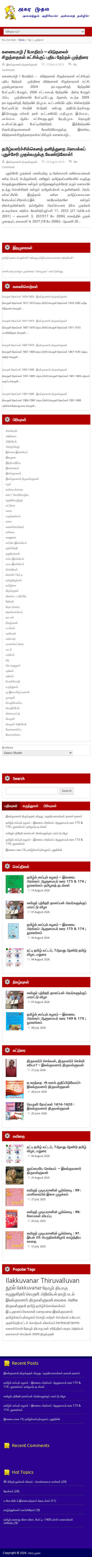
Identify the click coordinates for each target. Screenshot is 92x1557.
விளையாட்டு (13, 713)
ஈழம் (8, 484)
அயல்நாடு (11, 431)
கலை (9, 521)
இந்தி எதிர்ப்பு (13, 463)
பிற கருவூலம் (13, 665)
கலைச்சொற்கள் (15, 527)
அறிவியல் (11, 441)
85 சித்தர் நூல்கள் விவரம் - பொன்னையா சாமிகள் (32, 1482)
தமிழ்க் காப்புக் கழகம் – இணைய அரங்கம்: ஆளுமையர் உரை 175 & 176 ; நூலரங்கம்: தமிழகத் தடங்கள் (44, 825)
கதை (9, 511)
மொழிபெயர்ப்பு (14, 703)
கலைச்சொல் (14, 1328)
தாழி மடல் (66, 1294)
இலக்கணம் (12, 468)
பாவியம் (10, 655)
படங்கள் (10, 628)
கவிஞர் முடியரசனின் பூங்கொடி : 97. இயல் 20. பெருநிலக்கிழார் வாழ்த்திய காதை (54, 1237)
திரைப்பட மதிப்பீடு (16, 596)
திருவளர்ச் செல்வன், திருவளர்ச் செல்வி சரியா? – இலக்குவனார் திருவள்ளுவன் (56, 1063)
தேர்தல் (10, 601)
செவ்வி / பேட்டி (14, 575)
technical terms (67, 1322)
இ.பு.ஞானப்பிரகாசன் (21, 1311)
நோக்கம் (8, 1491)
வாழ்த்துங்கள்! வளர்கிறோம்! (20, 1510)
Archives (7, 747)
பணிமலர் (11, 633)
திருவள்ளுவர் (16, 1305)
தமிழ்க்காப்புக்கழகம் (20, 1317)
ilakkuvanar (29, 1287)
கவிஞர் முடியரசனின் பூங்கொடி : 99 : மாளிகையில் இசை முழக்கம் (54, 1192)
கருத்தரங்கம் (13, 516)
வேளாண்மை (13, 735)
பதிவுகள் (10, 806)
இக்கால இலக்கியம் (17, 452)
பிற (7, 660)
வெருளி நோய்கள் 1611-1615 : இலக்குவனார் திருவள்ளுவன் (34, 320)
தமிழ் (31, 1305)
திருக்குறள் (12, 591)
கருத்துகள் (30, 806)
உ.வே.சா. (75, 1317)
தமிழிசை (11, 585)
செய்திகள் (12, 569)
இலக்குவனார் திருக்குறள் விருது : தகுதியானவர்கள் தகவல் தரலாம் (44, 816)
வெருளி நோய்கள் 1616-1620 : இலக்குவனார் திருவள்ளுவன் (34, 296)
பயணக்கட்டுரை (15, 644)
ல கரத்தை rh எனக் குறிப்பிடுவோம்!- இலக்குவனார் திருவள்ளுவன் (54, 1085)
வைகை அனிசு (66, 1300)
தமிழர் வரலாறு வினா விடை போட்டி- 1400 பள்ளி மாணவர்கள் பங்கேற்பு (38, 1521)
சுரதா (67, 1328)
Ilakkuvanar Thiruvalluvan (42, 1280)
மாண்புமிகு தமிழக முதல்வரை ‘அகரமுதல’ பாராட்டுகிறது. (32, 271)
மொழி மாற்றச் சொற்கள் (52, 1317)
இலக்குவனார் (13, 473)
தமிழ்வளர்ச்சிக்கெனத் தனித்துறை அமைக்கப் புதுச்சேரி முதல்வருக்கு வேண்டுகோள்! (44, 151)
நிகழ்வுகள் (12, 623)
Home (21, 39)
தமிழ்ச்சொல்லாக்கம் (50, 1305)
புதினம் (10, 671)
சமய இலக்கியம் (15, 564)
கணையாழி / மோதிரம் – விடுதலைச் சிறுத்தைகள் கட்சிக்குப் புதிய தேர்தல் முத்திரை (45, 54)
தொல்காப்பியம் (14, 612)
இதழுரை (11, 457)
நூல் (11, 1287)
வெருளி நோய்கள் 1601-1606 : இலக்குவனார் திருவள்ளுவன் (34, 369)
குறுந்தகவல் (13, 553)
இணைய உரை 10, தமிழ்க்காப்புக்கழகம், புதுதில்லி (34, 850)
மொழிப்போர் (13, 708)
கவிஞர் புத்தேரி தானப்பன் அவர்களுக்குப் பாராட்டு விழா (37, 833)
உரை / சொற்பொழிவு (17, 495)
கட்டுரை (10, 505)
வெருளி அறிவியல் (16, 724)
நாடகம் (10, 617)
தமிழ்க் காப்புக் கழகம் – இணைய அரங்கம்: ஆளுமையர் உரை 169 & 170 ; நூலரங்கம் (56, 1018)
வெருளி (10, 719)
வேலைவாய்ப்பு (13, 729)
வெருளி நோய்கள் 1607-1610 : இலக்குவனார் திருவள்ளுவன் (34, 345)
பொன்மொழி (13, 681)
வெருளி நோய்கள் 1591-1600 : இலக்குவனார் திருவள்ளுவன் (34, 393)
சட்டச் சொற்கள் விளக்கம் (37, 1322)
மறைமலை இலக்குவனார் (54, 1311)
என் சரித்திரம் (53, 1328)
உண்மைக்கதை (14, 489)
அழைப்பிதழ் (13, 447)
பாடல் (9, 649)
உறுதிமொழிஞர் (14, 500)
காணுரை (11, 537)
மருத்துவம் (12, 687)
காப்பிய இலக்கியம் (16, 543)
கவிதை (10, 532)
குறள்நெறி (12, 548)
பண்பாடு (11, 639)
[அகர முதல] (46, 18)
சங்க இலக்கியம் (15, 559)
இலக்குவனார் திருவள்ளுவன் (21, 64)
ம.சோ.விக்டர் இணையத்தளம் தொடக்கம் (27, 1501)
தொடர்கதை (13, 607)
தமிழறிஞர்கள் (14, 580)
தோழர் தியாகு (33, 1328)
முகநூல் (10, 697)
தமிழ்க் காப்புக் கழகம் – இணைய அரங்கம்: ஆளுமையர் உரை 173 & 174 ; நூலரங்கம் (56, 928)
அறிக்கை (11, 436)
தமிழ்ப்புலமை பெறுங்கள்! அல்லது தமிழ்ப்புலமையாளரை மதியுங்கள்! (37, 257)
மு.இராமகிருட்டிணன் (18, 692)
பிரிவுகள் (50, 806)
